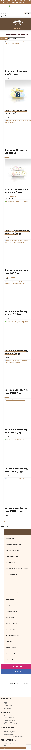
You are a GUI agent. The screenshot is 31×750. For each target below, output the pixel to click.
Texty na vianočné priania (10, 733)
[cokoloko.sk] (18, 11)
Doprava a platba (8, 716)
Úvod (18, 19)
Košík (18, 23)
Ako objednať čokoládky (10, 731)
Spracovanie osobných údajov (11, 724)
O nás (5, 702)
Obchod (18, 21)
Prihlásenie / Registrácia (10, 744)
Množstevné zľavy (8, 705)
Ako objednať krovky (9, 734)
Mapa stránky (7, 708)
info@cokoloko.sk (7, 1)
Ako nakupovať (8, 719)
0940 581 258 (18, 1)
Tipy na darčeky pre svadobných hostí (13, 736)
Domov (3, 31)
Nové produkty (7, 707)
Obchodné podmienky (9, 717)
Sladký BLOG (18, 22)
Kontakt (18, 25)
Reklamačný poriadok (9, 720)
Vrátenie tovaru (8, 722)
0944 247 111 (27, 1)
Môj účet (4, 15)
